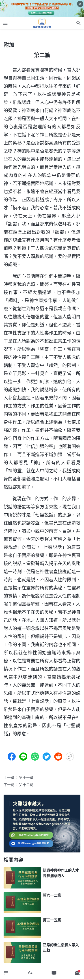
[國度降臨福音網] (42, 23)
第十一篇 (26, 777)
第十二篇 (26, 784)
